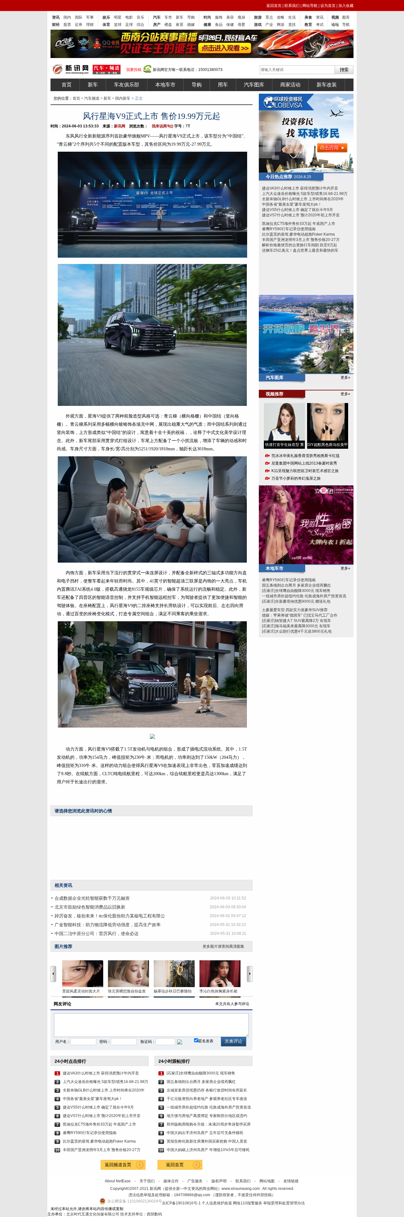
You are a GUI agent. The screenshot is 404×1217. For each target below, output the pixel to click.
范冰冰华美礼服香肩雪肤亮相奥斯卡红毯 (305, 455)
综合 (140, 24)
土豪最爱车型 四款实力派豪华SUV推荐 (295, 610)
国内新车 (122, 98)
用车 (223, 84)
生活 (292, 17)
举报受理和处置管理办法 (284, 1203)
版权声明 (219, 1181)
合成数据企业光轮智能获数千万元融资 (92, 898)
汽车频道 (91, 98)
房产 (157, 24)
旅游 (258, 17)
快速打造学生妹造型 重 (284, 444)
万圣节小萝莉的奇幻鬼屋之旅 (296, 478)
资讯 (56, 17)
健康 (207, 24)
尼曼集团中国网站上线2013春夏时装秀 (304, 463)
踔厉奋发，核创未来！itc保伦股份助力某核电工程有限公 (110, 915)
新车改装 (327, 84)
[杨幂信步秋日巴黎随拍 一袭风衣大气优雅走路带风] (176, 973)
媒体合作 (171, 1181)
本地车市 (165, 84)
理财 (90, 24)
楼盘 (168, 24)
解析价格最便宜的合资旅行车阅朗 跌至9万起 (299, 245)
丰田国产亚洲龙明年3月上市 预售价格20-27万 (101, 1150)
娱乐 (106, 17)
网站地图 (267, 1181)
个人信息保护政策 (217, 1203)
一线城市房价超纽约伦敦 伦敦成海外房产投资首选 (209, 1107)
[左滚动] (53, 974)
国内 (67, 17)
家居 (179, 24)
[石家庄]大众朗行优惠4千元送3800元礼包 (297, 631)
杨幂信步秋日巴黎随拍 (173, 991)
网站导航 (310, 5)
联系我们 (292, 5)
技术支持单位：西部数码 (141, 1214)
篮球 (118, 24)
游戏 (258, 24)
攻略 (280, 17)
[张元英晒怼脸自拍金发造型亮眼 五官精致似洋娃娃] (131, 973)
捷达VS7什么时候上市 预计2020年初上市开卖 (101, 1116)
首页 (67, 84)
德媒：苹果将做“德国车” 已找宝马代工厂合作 (299, 615)
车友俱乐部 (126, 84)
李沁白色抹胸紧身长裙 (218, 991)
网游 (280, 24)
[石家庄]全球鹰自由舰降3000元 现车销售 (201, 1073)
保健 (230, 24)
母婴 (241, 24)
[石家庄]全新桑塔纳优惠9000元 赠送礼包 (296, 601)
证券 (78, 24)
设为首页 (328, 5)
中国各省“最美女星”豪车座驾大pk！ (92, 1099)
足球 (129, 24)
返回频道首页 (118, 1164)
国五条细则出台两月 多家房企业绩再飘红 (201, 1082)
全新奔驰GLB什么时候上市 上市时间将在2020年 (104, 1090)
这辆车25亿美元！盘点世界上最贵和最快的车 (300, 250)
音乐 (140, 17)
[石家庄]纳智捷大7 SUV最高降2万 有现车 (296, 620)
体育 (106, 24)
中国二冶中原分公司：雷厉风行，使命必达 (97, 933)
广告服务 (195, 1181)
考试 (320, 24)
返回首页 (274, 5)
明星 (118, 17)
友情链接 (291, 1181)
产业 (269, 24)
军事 (90, 17)
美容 (230, 17)
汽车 (157, 17)
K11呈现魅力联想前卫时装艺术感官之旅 (305, 471)
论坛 (335, 24)
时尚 (207, 17)
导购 (191, 17)
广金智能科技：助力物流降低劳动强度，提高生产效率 (108, 924)
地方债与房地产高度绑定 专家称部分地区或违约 (207, 1116)
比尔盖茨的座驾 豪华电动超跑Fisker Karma (99, 1141)
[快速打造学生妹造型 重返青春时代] (284, 422)
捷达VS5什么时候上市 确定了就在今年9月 (98, 1107)
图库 (346, 17)
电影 (129, 17)
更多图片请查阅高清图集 (223, 946)
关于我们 (147, 1181)
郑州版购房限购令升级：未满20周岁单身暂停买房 (209, 1124)
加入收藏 (346, 5)
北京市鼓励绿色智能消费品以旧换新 (90, 907)
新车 (179, 17)
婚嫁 (191, 24)
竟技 (292, 24)
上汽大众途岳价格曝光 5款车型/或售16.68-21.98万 (105, 1082)
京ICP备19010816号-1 (182, 1203)
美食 (308, 17)
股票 (67, 24)
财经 (56, 24)
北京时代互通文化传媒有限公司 (92, 1214)
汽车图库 (254, 84)
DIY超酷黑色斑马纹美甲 (327, 444)
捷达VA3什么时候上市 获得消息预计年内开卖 (101, 1073)
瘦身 (241, 17)
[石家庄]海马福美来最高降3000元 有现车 (296, 626)
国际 (78, 17)
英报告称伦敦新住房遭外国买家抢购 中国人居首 (207, 1141)
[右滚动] (250, 974)
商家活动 (290, 84)
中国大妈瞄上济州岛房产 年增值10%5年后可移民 (208, 1150)
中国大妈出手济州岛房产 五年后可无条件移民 (205, 1133)
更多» (345, 377)
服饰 (219, 17)
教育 (308, 24)
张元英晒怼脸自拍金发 (127, 991)
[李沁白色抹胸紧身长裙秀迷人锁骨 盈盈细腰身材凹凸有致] (222, 973)
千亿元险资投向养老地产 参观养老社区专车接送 (207, 1099)
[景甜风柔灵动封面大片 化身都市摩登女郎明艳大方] (85, 973)
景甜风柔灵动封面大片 (81, 991)
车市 (168, 17)
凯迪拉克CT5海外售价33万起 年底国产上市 (99, 1124)
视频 (335, 17)
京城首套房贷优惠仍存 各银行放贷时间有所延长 (207, 1090)
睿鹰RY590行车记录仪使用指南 (89, 1133)
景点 (269, 17)
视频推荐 (274, 393)
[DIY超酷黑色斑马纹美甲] (327, 422)
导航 (346, 24)
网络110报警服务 (247, 1203)
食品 (219, 24)
